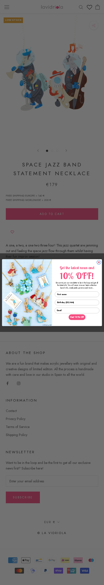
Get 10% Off (77, 317)
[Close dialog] (99, 262)
